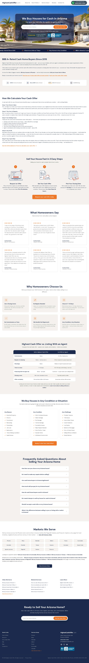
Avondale (9, 545)
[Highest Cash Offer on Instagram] (64, 644)
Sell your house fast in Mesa (57, 72)
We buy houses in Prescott (55, 559)
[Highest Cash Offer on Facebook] (61, 644)
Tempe (37, 545)
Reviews (54, 2)
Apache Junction (9, 549)
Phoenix (9, 540)
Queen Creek (80, 545)
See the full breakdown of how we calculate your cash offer (19, 145)
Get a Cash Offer (6, 639)
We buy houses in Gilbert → (8, 589)
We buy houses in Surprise (31, 557)
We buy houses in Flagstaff (23, 559)
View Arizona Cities (44, 566)
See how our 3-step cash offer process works (35, 75)
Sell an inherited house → (37, 589)
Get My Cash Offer (60, 27)
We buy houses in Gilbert (44, 554)
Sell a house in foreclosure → (37, 591)
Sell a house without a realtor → (38, 587)
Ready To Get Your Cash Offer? (44, 443)
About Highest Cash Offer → (66, 587)
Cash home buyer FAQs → (66, 585)
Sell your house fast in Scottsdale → (10, 587)
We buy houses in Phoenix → (8, 582)
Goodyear (66, 545)
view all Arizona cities (45, 535)
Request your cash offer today (44, 197)
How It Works (35, 2)
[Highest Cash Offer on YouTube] (67, 644)
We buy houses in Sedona (38, 559)
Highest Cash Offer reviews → (67, 582)
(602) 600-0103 (64, 639)
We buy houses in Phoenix (28, 72)
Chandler (23, 545)
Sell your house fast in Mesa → (9, 585)
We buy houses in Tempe (58, 554)
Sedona (37, 549)
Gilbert (51, 540)
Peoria (65, 540)
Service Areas (45, 2)
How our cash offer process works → (39, 582)
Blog (3, 644)
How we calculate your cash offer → (39, 585)
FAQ (3, 642)
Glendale (37, 540)
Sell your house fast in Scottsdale (27, 554)
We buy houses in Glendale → (9, 591)
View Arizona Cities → (7, 593)
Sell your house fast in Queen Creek (68, 557)
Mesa (23, 540)
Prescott (52, 549)
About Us (27, 2)
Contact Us (61, 2)
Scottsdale (80, 540)
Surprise (51, 545)
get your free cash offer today (58, 75)
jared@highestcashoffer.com (67, 641)
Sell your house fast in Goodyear (48, 557)
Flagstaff (23, 549)
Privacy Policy (28, 657)
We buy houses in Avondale (74, 554)
